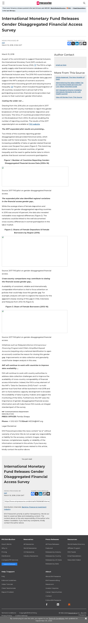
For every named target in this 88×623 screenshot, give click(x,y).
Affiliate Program (74, 548)
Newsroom (50, 584)
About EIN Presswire (53, 576)
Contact (49, 596)
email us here (61, 65)
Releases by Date (52, 564)
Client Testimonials (9, 588)
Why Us (4, 548)
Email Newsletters (79, 8)
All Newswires (29, 544)
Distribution (6, 556)
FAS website (34, 124)
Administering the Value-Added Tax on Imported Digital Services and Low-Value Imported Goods (69, 85)
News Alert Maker (74, 560)
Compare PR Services (10, 560)
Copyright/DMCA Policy (28, 613)
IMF (3, 43)
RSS (69, 8)
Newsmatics (72, 613)
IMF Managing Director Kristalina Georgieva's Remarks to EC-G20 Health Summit (69, 92)
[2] (12, 87)
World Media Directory (58, 8)
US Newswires (29, 552)
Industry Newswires (31, 556)
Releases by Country (53, 556)
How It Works (6, 544)
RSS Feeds (72, 552)
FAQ (3, 576)
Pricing (4, 552)
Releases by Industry (53, 552)
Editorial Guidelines (9, 580)
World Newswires (30, 548)
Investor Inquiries (52, 588)
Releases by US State (54, 560)
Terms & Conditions (9, 613)
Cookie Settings (21, 615)
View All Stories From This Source (69, 97)
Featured (49, 548)
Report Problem (8, 592)
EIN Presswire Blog (53, 580)
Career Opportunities (54, 592)
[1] (35, 65)
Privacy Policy (7, 615)
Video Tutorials (7, 584)
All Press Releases (52, 544)
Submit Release (9, 564)
